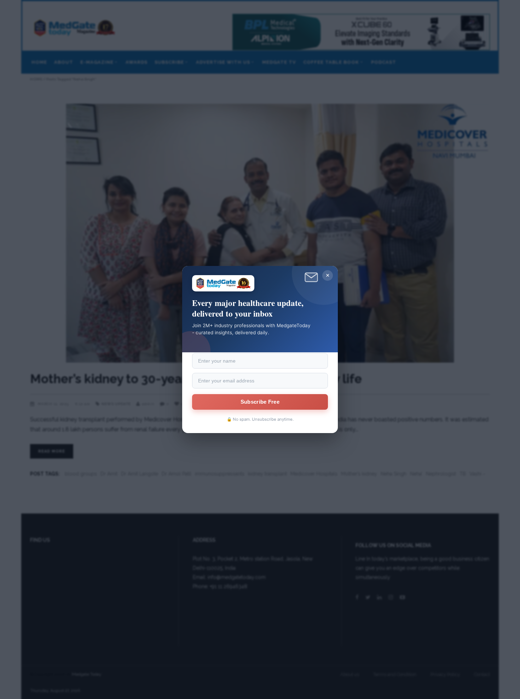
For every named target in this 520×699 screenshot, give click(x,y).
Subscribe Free (260, 402)
